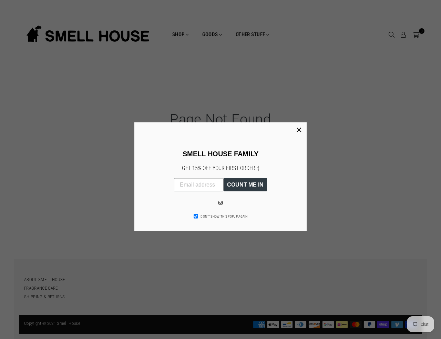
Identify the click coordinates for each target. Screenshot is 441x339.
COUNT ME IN (245, 184)
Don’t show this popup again (224, 216)
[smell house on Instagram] (220, 202)
